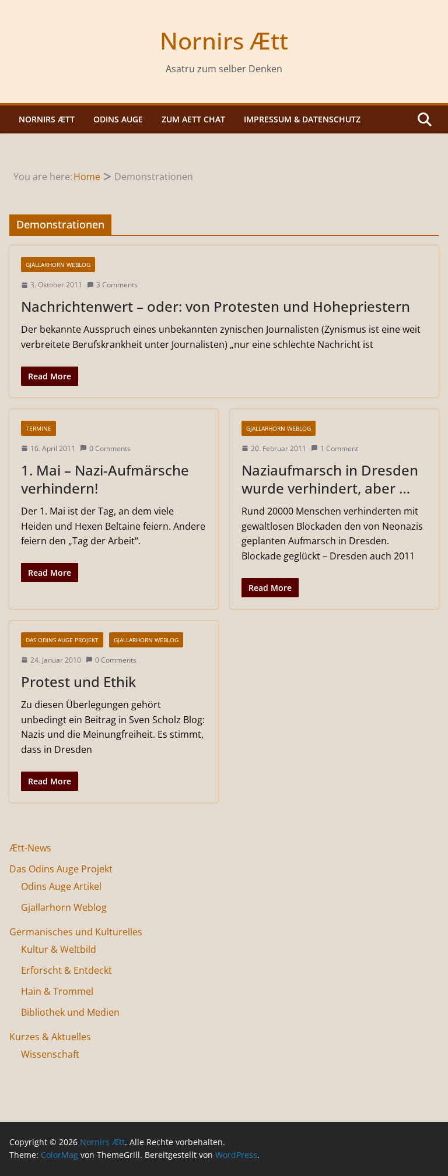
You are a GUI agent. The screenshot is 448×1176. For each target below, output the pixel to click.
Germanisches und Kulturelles (75, 931)
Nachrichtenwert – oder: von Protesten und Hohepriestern (215, 306)
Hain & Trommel (57, 991)
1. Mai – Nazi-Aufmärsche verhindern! (105, 479)
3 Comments (117, 285)
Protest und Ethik (78, 681)
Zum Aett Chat (193, 119)
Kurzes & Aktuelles (50, 1036)
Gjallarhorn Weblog (58, 264)
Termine (38, 428)
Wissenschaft (50, 1054)
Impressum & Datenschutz (302, 119)
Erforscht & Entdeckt (66, 970)
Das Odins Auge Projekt (62, 640)
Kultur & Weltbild (58, 949)
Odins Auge (118, 119)
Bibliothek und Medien (70, 1012)
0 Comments (110, 448)
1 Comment (339, 448)
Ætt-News (30, 847)
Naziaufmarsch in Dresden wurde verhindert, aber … (330, 479)
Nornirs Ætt (224, 40)
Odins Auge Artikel (61, 886)
